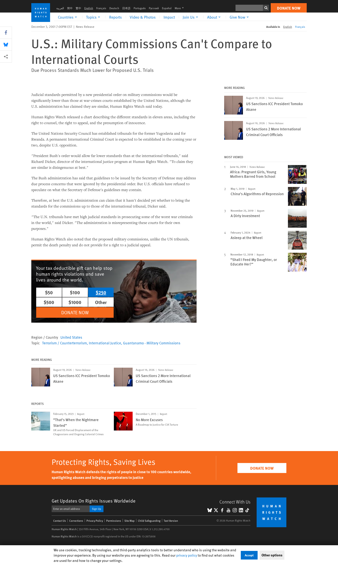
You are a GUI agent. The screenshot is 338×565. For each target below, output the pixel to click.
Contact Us (59, 521)
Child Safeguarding (149, 521)
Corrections (76, 521)
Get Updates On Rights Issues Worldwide (94, 500)
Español (167, 8)
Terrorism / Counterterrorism (64, 342)
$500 (49, 302)
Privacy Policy (94, 521)
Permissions (113, 521)
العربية (60, 8)
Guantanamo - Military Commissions (151, 342)
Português (140, 8)
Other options (272, 555)
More (180, 8)
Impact (169, 17)
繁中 (78, 8)
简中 (70, 8)
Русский (154, 8)
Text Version (171, 521)
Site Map (129, 521)
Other (101, 302)
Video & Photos (143, 17)
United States (71, 337)
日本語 (126, 8)
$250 (101, 292)
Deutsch (114, 8)
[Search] (266, 8)
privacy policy (186, 555)
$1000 (74, 302)
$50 (49, 292)
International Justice (105, 342)
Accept (249, 555)
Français (101, 8)
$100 (75, 292)
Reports (115, 17)
